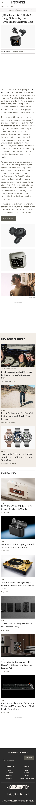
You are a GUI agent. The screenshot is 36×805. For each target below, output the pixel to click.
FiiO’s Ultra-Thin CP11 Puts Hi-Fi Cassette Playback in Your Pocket (16, 507)
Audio (12, 6)
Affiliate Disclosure (27, 778)
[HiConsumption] (18, 2)
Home (2, 6)
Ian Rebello (6, 630)
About (9, 770)
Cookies (27, 773)
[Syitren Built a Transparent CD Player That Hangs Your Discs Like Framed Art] (18, 645)
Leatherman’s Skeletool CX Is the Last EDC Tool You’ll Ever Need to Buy (17, 375)
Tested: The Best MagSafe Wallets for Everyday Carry (16, 625)
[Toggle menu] (2, 2)
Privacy (26, 770)
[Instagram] (9, 794)
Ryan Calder (6, 512)
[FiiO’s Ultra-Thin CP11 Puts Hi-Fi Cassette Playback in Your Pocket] (18, 489)
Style (3, 410)
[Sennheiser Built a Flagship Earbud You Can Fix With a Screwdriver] (18, 527)
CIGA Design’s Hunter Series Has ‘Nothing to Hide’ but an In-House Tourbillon (16, 457)
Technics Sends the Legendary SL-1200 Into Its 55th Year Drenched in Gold (17, 586)
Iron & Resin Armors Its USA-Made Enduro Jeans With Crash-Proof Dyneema (17, 416)
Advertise (9, 773)
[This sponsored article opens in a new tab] (18, 355)
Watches (4, 451)
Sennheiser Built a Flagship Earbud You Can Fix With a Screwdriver (17, 545)
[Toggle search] (33, 2)
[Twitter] (15, 794)
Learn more (24, 10)
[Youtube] (26, 794)
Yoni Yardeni (6, 51)
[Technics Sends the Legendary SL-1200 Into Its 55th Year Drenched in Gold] (18, 566)
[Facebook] (21, 794)
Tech (7, 6)
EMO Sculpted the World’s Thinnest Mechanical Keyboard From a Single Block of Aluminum (18, 706)
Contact (9, 775)
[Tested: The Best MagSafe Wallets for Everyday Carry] (18, 607)
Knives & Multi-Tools (8, 369)
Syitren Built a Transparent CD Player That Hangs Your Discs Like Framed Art (17, 665)
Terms (27, 775)
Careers (9, 778)
